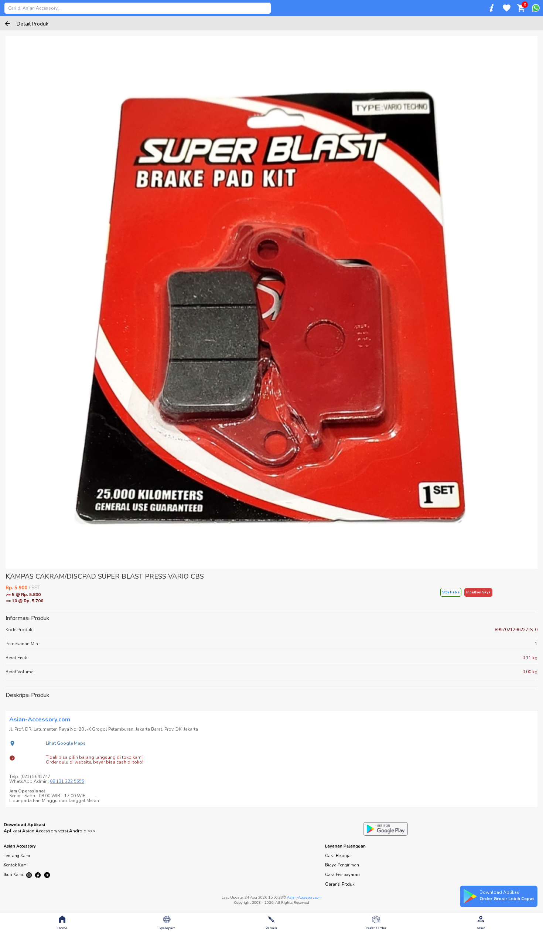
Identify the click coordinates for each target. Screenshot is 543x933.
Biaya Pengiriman (342, 865)
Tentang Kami (17, 856)
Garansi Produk (340, 884)
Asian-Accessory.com (304, 897)
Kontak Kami (16, 865)
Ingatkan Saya (478, 592)
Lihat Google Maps (66, 743)
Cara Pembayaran (342, 875)
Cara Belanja (338, 856)
